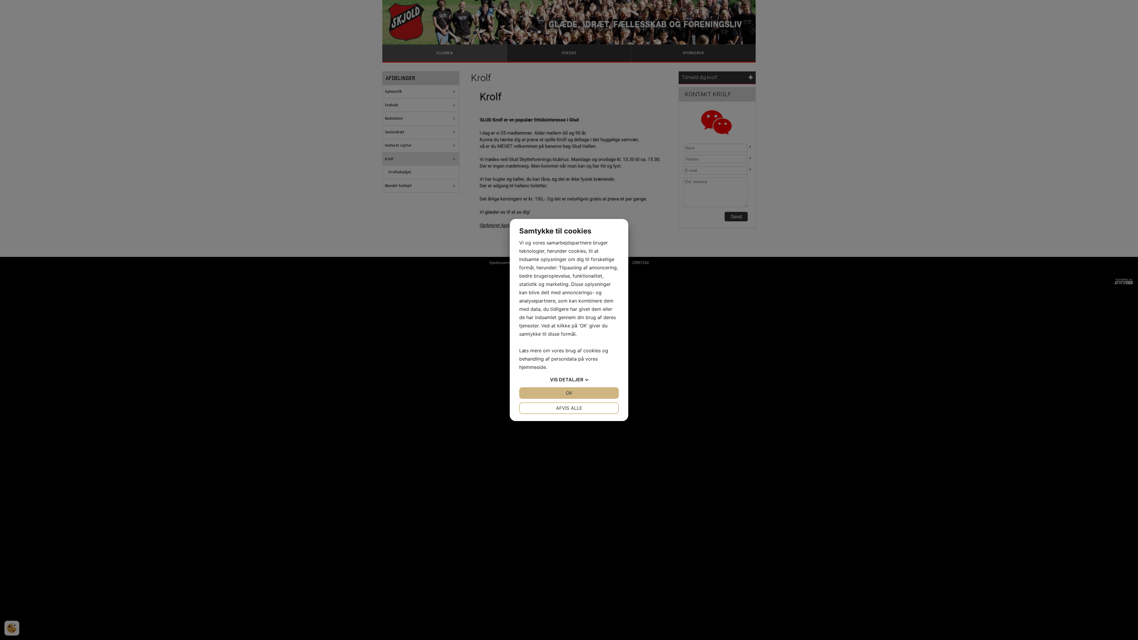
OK (569, 393)
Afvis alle (569, 408)
